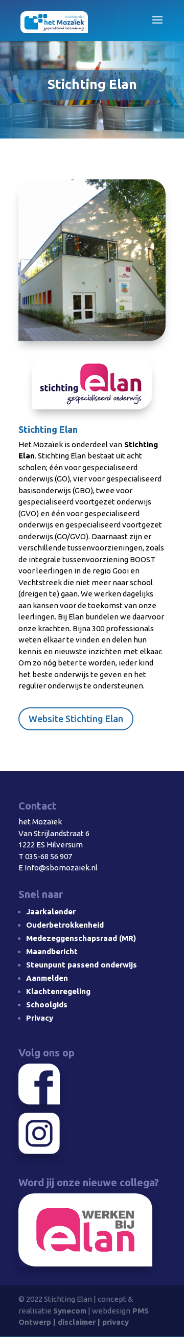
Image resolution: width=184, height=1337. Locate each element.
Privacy (39, 1017)
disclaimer (77, 1322)
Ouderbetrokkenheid (65, 924)
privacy (115, 1322)
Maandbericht (52, 951)
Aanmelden (47, 978)
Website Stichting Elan (76, 718)
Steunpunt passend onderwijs (81, 964)
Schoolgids (46, 1004)
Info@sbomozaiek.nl (61, 867)
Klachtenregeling (58, 991)
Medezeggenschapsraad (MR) (81, 938)
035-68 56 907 (48, 856)
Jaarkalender (51, 911)
